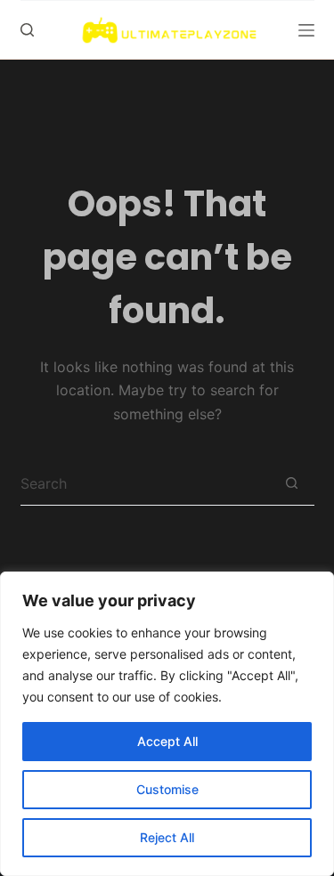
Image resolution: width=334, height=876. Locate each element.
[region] (167, 724)
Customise (167, 789)
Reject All (167, 837)
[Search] (27, 29)
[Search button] (292, 483)
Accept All (167, 741)
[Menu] (306, 30)
